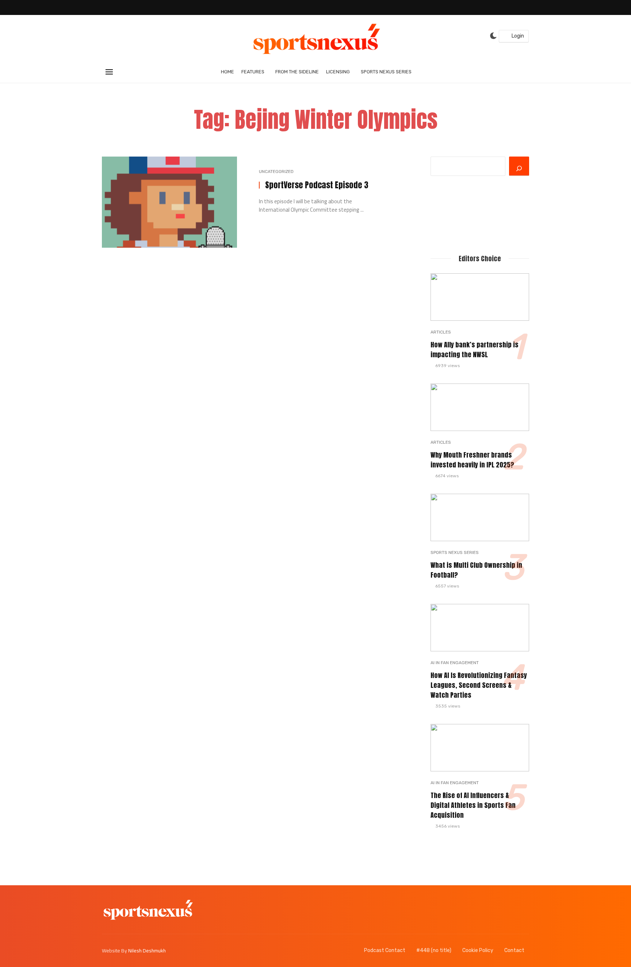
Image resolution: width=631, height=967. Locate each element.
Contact (514, 950)
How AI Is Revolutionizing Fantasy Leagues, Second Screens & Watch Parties (479, 685)
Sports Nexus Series (386, 71)
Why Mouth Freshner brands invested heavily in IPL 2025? (472, 460)
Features (252, 71)
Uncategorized (276, 171)
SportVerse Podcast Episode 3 (316, 185)
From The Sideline (297, 71)
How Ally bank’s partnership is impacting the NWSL (475, 349)
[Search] (519, 166)
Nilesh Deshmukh (147, 950)
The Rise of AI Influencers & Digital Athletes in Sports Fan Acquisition (473, 805)
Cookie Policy (477, 950)
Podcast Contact (384, 950)
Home (227, 71)
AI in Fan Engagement (455, 662)
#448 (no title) (433, 950)
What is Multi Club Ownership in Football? (476, 570)
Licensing (338, 71)
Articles (441, 332)
